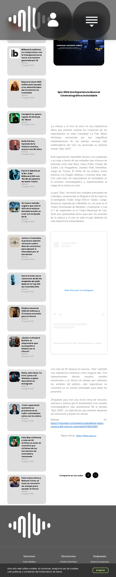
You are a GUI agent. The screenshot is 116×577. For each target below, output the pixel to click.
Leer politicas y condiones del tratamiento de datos (35, 571)
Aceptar (100, 570)
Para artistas (29, 561)
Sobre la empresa (100, 561)
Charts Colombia (68, 561)
